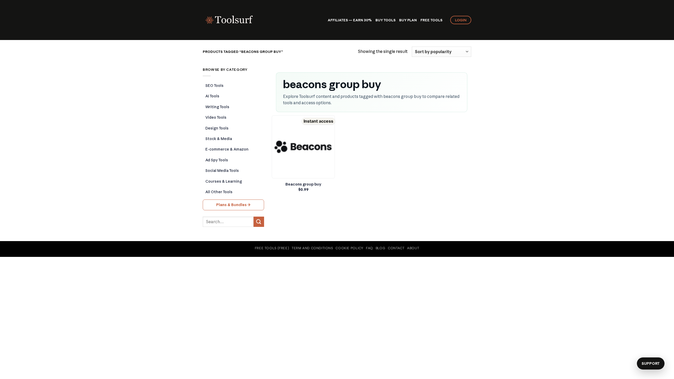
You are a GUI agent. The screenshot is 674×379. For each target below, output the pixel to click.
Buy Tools (385, 20)
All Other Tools (218, 192)
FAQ (369, 248)
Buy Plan (408, 20)
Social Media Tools (222, 170)
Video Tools (215, 117)
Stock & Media (218, 138)
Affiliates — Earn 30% (350, 20)
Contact (396, 248)
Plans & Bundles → (233, 204)
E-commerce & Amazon (227, 149)
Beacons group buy (303, 184)
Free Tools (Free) (272, 248)
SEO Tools (214, 85)
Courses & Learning (223, 181)
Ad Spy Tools (216, 160)
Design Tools (217, 128)
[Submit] (259, 222)
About (413, 248)
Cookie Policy (349, 248)
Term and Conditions (312, 248)
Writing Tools (217, 106)
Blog (380, 248)
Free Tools (431, 20)
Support (651, 363)
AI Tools (212, 96)
